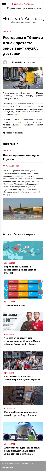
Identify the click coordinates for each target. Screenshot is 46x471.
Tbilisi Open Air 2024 (14, 305)
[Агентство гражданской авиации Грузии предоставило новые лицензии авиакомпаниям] (23, 431)
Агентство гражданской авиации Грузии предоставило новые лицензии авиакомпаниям (22, 450)
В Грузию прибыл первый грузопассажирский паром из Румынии (20, 269)
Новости (7, 31)
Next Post (9, 143)
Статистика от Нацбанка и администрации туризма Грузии (22, 378)
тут (19, 122)
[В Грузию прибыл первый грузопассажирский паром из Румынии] (23, 250)
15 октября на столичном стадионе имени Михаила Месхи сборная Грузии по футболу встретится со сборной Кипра (22, 341)
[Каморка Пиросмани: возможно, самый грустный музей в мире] (23, 395)
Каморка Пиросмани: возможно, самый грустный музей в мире (21, 414)
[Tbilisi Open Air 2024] (23, 289)
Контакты (7, 468)
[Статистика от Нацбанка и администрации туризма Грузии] (23, 360)
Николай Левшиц (23, 18)
